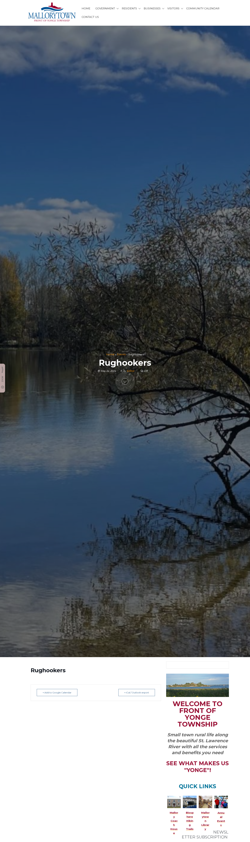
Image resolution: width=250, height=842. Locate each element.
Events (121, 354)
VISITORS (173, 8)
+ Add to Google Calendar (57, 692)
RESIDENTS (129, 8)
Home (110, 354)
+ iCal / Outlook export (136, 692)
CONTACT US (90, 17)
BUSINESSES (152, 8)
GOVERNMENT (105, 8)
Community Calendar (202, 8)
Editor (131, 371)
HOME (86, 8)
